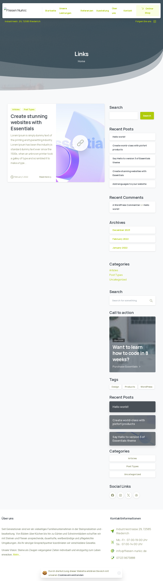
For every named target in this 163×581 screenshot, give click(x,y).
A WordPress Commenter (126, 204)
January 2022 (120, 247)
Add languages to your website (129, 183)
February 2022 (121, 238)
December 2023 (121, 230)
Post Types (116, 275)
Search (116, 107)
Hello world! (119, 136)
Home (81, 61)
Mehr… (16, 554)
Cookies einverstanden (71, 575)
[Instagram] (154, 21)
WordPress (146, 386)
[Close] (119, 573)
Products (130, 386)
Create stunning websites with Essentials (29, 122)
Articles (113, 270)
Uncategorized (118, 279)
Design (115, 386)
